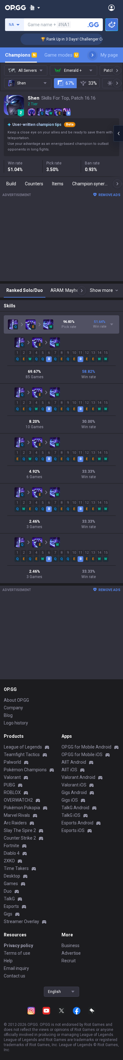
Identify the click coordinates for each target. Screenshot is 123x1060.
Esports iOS (73, 830)
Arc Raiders (15, 822)
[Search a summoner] (93, 24)
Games (11, 883)
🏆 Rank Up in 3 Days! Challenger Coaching (74, 39)
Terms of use (17, 953)
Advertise (71, 953)
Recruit (69, 960)
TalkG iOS (71, 815)
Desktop (12, 875)
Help (8, 960)
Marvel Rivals (17, 815)
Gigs (8, 913)
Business (70, 945)
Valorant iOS (74, 784)
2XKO (9, 860)
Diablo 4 (12, 853)
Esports (11, 906)
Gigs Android (74, 792)
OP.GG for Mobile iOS (82, 754)
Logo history (16, 722)
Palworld (12, 762)
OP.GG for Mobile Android (86, 746)
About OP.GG (16, 700)
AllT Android (74, 762)
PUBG (9, 784)
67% (70, 83)
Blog (8, 715)
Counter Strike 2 (20, 838)
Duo (8, 891)
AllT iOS (69, 769)
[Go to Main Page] (15, 7)
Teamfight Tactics (22, 754)
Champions (20, 55)
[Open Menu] (111, 7)
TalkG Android (75, 807)
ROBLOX (12, 792)
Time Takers (16, 868)
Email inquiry (16, 968)
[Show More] (34, 7)
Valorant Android (78, 777)
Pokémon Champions (25, 769)
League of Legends (23, 746)
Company (13, 707)
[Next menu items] (92, 55)
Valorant (12, 777)
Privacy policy (18, 945)
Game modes (61, 55)
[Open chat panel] (118, 133)
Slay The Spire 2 (20, 830)
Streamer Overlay (21, 921)
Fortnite (11, 845)
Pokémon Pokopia (22, 807)
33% (92, 83)
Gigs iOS (70, 800)
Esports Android (77, 822)
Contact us (14, 975)
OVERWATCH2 (18, 800)
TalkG (9, 898)
